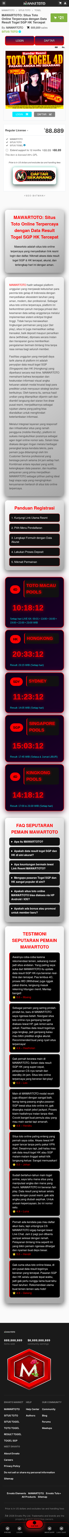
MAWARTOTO (8, 10)
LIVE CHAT (61, 1532)
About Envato (12, 1453)
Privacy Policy (12, 1466)
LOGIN (20, 40)
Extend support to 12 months (35, 150)
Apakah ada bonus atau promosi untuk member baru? (33, 910)
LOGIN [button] (19, 114)
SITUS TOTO (24, 10)
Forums (46, 1421)
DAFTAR (49, 40)
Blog (44, 1415)
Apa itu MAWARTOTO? (28, 841)
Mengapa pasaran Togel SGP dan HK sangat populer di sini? (33, 880)
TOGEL (37, 10)
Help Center (32, 1409)
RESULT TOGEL (12, 1434)
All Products (29, 1496)
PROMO (7, 1532)
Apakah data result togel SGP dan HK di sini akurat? (34, 853)
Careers (8, 1459)
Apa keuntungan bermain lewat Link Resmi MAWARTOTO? (32, 866)
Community (48, 1409)
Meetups (47, 1428)
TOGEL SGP (10, 1440)
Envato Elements (16, 1493)
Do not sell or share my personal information (29, 1472)
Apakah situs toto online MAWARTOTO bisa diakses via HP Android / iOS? (32, 895)
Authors (30, 1415)
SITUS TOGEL (11, 1421)
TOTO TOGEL (11, 1428)
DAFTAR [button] (41, 114)
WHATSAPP (50, 1532)
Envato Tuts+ (53, 1493)
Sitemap (8, 1478)
